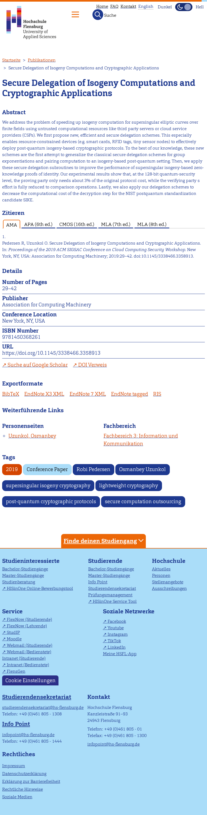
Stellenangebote (167, 582)
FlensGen (16, 671)
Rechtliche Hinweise (22, 789)
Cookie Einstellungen (30, 680)
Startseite (11, 60)
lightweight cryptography (128, 485)
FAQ (114, 6)
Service (12, 611)
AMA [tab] (11, 225)
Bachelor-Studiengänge (25, 569)
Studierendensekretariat (112, 588)
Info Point (97, 582)
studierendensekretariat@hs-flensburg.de (43, 707)
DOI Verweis (92, 364)
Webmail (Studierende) (29, 645)
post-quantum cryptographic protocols (51, 501)
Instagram (118, 634)
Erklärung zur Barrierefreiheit (31, 781)
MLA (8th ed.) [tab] (152, 224)
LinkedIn (117, 647)
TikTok (114, 641)
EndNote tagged (129, 394)
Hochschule (168, 561)
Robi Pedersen (93, 469)
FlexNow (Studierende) (29, 619)
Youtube (116, 628)
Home (102, 6)
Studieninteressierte (31, 561)
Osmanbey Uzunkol (142, 469)
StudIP (13, 632)
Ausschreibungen (169, 588)
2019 (12, 469)
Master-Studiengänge (23, 575)
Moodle (14, 639)
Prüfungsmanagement (110, 595)
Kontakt (128, 6)
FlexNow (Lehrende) (27, 626)
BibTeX (10, 394)
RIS (157, 394)
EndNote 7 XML (88, 394)
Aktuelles (161, 569)
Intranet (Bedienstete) (28, 665)
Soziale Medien (17, 797)
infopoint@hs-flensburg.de (28, 735)
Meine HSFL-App (120, 654)
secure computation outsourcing (143, 501)
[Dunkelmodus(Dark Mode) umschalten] (183, 7)
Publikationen (42, 60)
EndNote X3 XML (44, 394)
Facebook (117, 621)
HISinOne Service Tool (115, 601)
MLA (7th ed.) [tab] (115, 224)
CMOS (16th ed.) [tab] (76, 224)
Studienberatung (18, 582)
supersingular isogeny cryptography (48, 485)
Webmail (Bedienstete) (29, 652)
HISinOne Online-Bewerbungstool (40, 588)
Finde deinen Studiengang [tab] (100, 541)
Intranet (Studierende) (24, 658)
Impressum (13, 766)
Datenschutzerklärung (24, 773)
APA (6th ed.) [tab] (38, 224)
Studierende (105, 561)
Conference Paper (47, 469)
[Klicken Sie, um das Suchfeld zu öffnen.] (97, 14)
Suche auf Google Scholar (38, 364)
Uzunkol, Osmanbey (32, 435)
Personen (161, 575)
